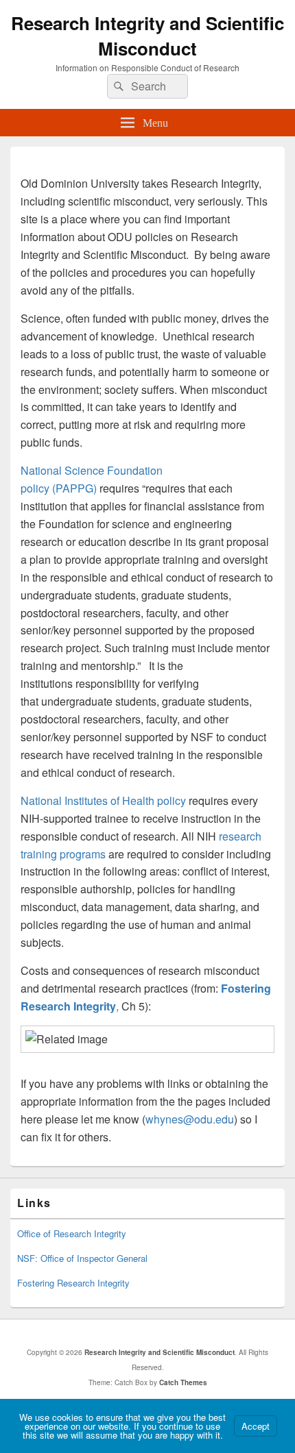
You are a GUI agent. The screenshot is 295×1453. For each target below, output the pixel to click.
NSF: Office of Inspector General (82, 1258)
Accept (255, 1425)
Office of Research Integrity (71, 1233)
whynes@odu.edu (189, 1119)
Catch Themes (183, 1382)
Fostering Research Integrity (73, 1282)
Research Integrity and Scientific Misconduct (147, 35)
